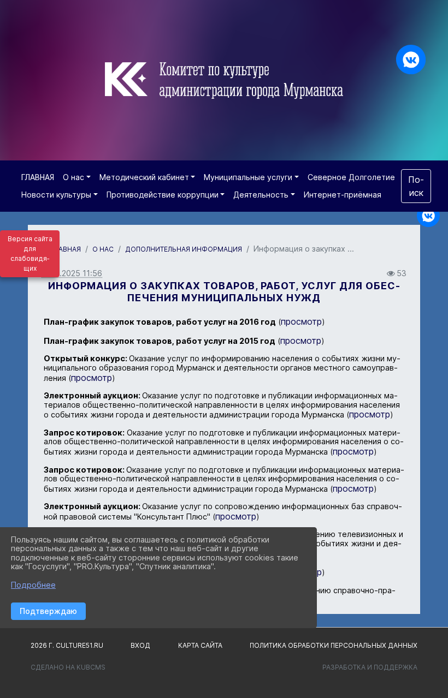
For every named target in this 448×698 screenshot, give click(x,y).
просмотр (301, 321)
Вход (140, 645)
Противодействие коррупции (163, 194)
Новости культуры (56, 194)
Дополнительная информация (183, 249)
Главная (65, 249)
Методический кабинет (144, 177)
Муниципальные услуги (248, 177)
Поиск (416, 186)
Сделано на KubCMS (68, 667)
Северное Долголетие (351, 177)
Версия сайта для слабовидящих (30, 253)
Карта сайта (200, 645)
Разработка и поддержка (369, 667)
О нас (73, 177)
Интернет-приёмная (342, 194)
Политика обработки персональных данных (333, 645)
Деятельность (260, 194)
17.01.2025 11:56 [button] (72, 273)
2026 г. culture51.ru (67, 645)
